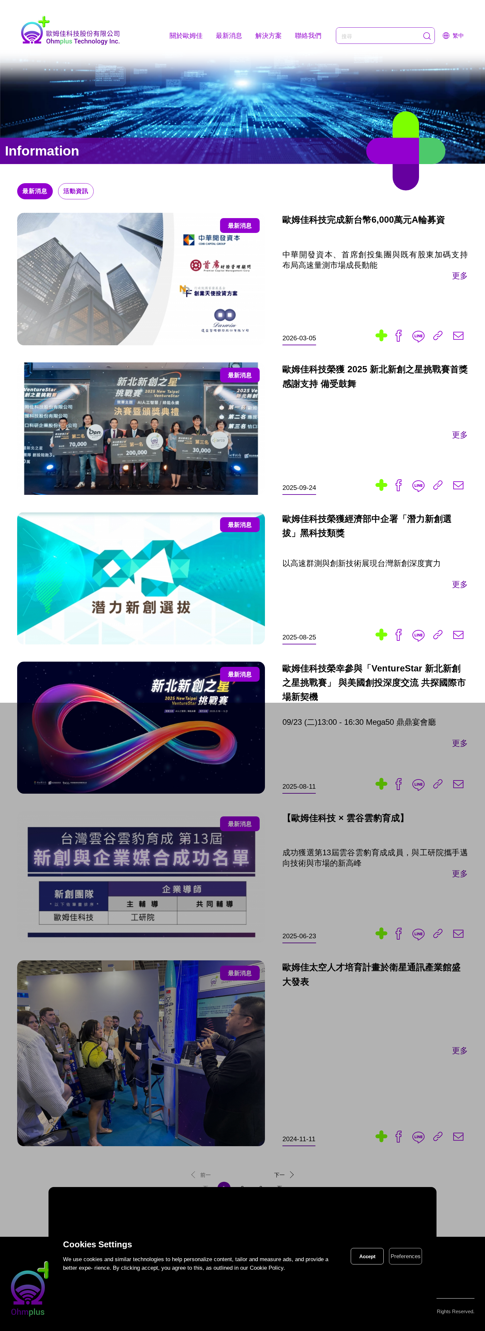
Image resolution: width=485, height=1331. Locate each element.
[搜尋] (427, 36)
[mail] (458, 335)
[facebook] (398, 335)
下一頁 (279, 1177)
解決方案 (268, 35)
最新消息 (229, 35)
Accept (367, 1256)
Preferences (406, 1256)
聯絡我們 (308, 35)
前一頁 (205, 1177)
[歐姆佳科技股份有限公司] (70, 30)
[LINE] (418, 335)
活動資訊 (75, 191)
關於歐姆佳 (186, 35)
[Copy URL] (438, 335)
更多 (460, 275)
